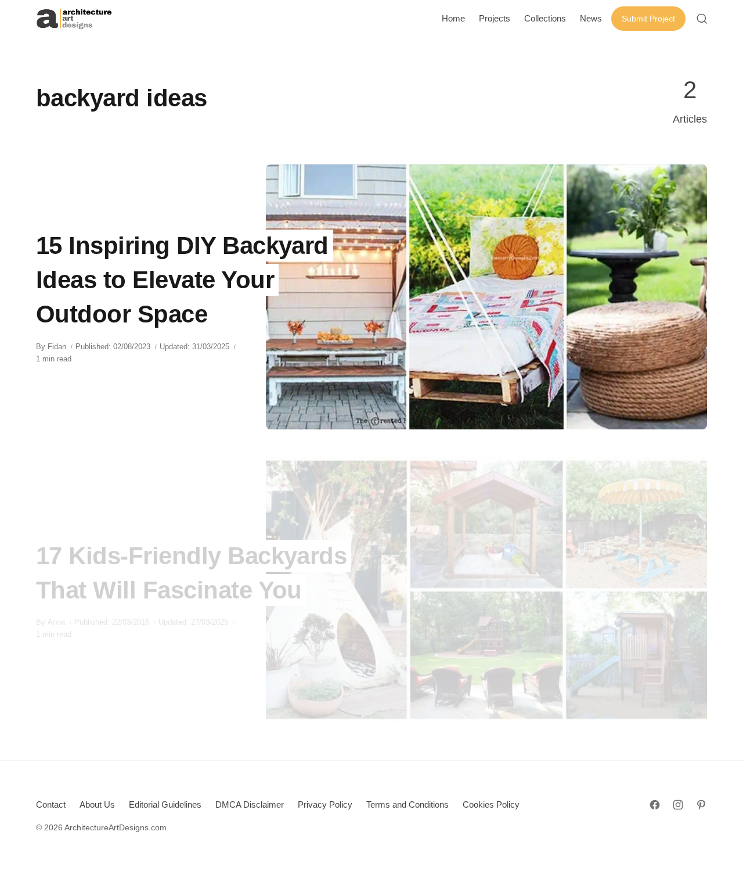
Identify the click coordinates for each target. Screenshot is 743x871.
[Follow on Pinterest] (701, 804)
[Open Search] (701, 18)
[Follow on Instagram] (678, 804)
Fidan (57, 346)
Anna (56, 622)
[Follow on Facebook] (654, 804)
